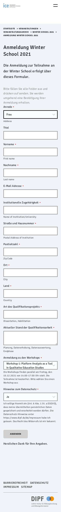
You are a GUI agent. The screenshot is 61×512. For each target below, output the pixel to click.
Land (6, 286)
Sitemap (26, 487)
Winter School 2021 (43, 32)
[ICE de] (17, 11)
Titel (6, 127)
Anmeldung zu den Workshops (21, 357)
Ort (5, 265)
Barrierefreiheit (15, 483)
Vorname (9, 144)
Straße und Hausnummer (19, 223)
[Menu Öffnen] (55, 5)
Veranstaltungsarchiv (16, 32)
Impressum (11, 487)
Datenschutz (39, 483)
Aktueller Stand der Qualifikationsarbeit (28, 327)
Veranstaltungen (28, 28)
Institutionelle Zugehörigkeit (21, 202)
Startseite (9, 28)
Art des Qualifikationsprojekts (21, 306)
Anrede (8, 107)
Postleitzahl (11, 244)
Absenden (15, 434)
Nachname (10, 165)
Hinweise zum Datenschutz (20, 389)
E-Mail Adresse (12, 186)
